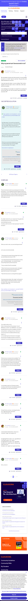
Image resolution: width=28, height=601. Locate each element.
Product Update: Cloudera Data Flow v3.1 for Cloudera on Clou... (13, 527)
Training (11, 11)
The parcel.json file (17, 297)
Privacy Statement (17, 588)
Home (18, 154)
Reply (23, 95)
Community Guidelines (8, 560)
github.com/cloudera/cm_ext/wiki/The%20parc (11, 156)
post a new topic (18, 48)
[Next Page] (16, 477)
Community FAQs (6, 563)
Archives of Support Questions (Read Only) (10, 53)
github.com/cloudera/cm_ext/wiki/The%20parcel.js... (12, 299)
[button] (26, 75)
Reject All (14, 594)
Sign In (3, 16)
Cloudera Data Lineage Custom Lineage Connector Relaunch (14, 517)
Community (4, 11)
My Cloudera (5, 566)
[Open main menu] (26, 17)
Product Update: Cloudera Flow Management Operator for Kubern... (13, 522)
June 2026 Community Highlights (8, 514)
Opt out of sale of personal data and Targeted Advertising (14, 591)
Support (22, 11)
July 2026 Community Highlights (8, 510)
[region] (14, 585)
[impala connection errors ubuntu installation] (26, 174)
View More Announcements (14, 530)
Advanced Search (5, 39)
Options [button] (4, 56)
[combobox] (14, 36)
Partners (16, 11)
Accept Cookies (14, 598)
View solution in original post (7, 147)
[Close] (26, 572)
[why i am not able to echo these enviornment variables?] (1, 174)
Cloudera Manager (8, 66)
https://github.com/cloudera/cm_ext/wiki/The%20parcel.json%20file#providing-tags (11, 115)
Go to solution (21, 60)
